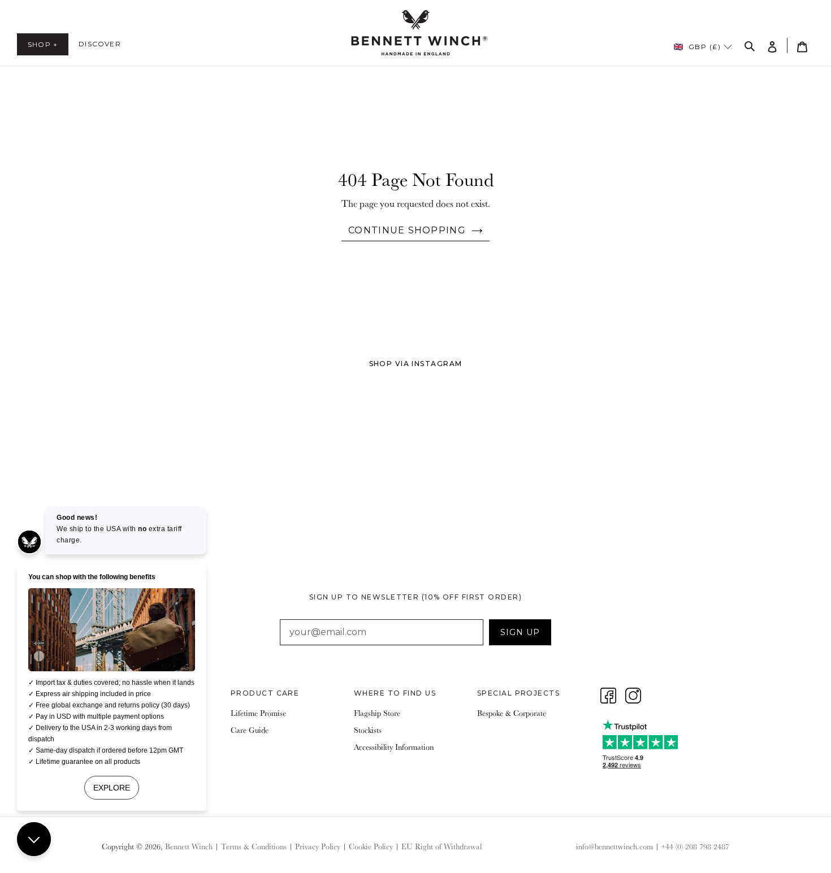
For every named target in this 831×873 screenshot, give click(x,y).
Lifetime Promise (258, 713)
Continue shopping (407, 230)
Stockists (368, 730)
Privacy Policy (317, 846)
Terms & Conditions (254, 846)
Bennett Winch (189, 846)
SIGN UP (520, 632)
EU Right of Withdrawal (441, 846)
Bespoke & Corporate (511, 713)
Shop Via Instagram (415, 363)
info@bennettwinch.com (614, 846)
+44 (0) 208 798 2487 (695, 846)
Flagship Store (377, 713)
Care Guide (250, 730)
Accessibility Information (394, 747)
